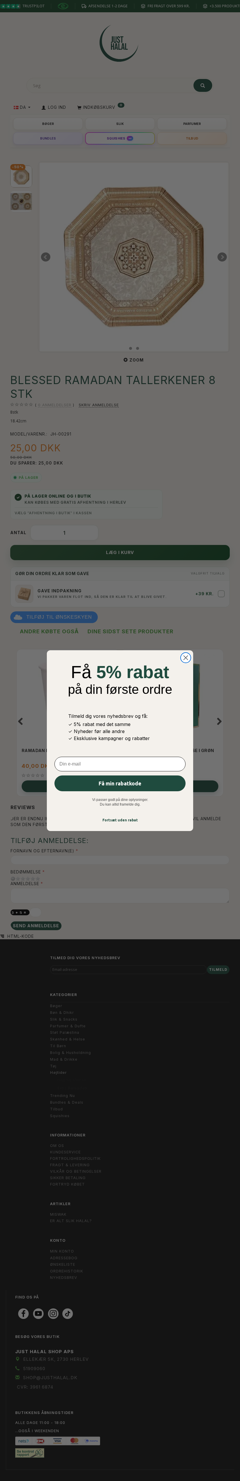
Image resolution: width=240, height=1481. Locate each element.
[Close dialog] (186, 658)
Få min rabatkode (120, 783)
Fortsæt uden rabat (120, 820)
